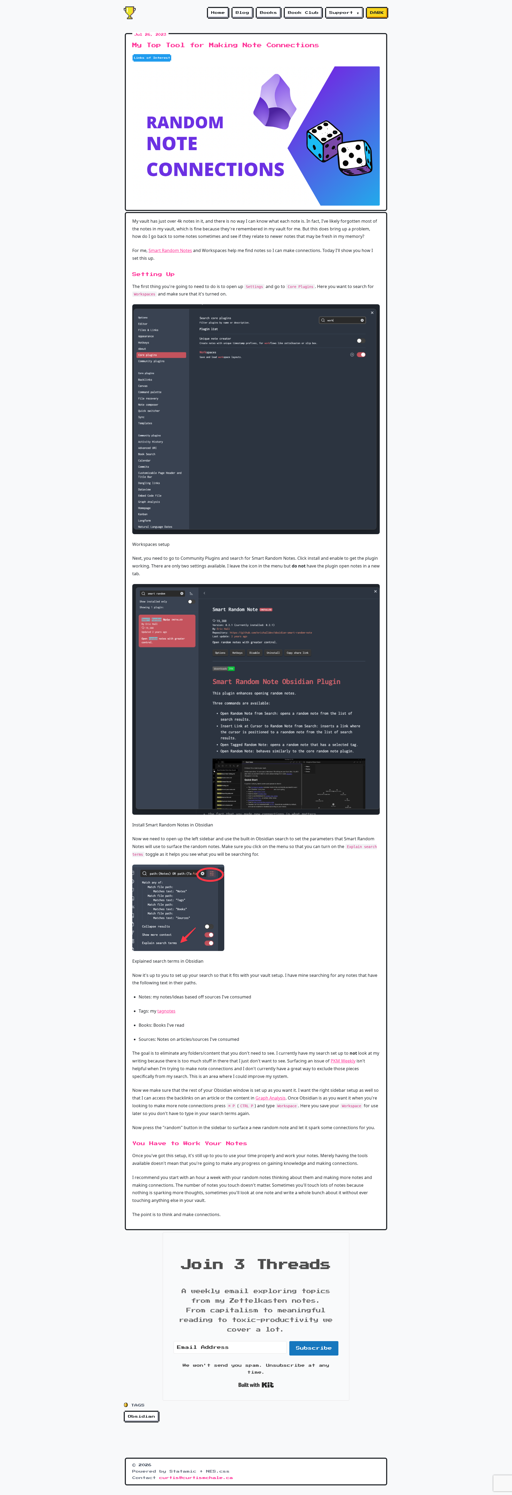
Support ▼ (344, 12)
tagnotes (166, 1011)
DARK (377, 12)
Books (268, 12)
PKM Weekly (343, 1061)
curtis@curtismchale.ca (196, 1478)
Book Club (303, 12)
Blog (242, 12)
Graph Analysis (270, 1098)
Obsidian (141, 1416)
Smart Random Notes (170, 250)
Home (218, 12)
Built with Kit (256, 1385)
